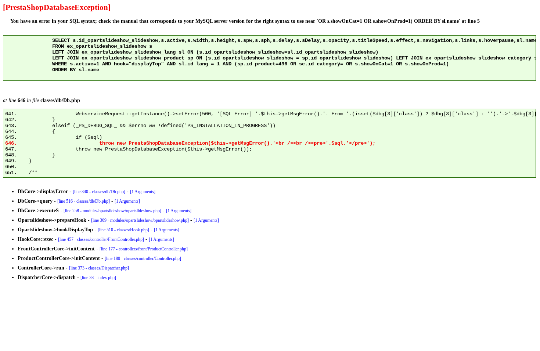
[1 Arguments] (142, 191)
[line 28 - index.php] (98, 277)
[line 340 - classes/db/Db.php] (99, 191)
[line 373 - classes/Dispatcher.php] (99, 268)
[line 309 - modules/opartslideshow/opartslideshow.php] (140, 220)
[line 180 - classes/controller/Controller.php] (143, 258)
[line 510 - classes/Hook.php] (123, 229)
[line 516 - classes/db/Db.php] (83, 201)
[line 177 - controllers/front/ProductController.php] (144, 249)
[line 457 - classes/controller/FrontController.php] (101, 239)
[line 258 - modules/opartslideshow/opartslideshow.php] (112, 210)
